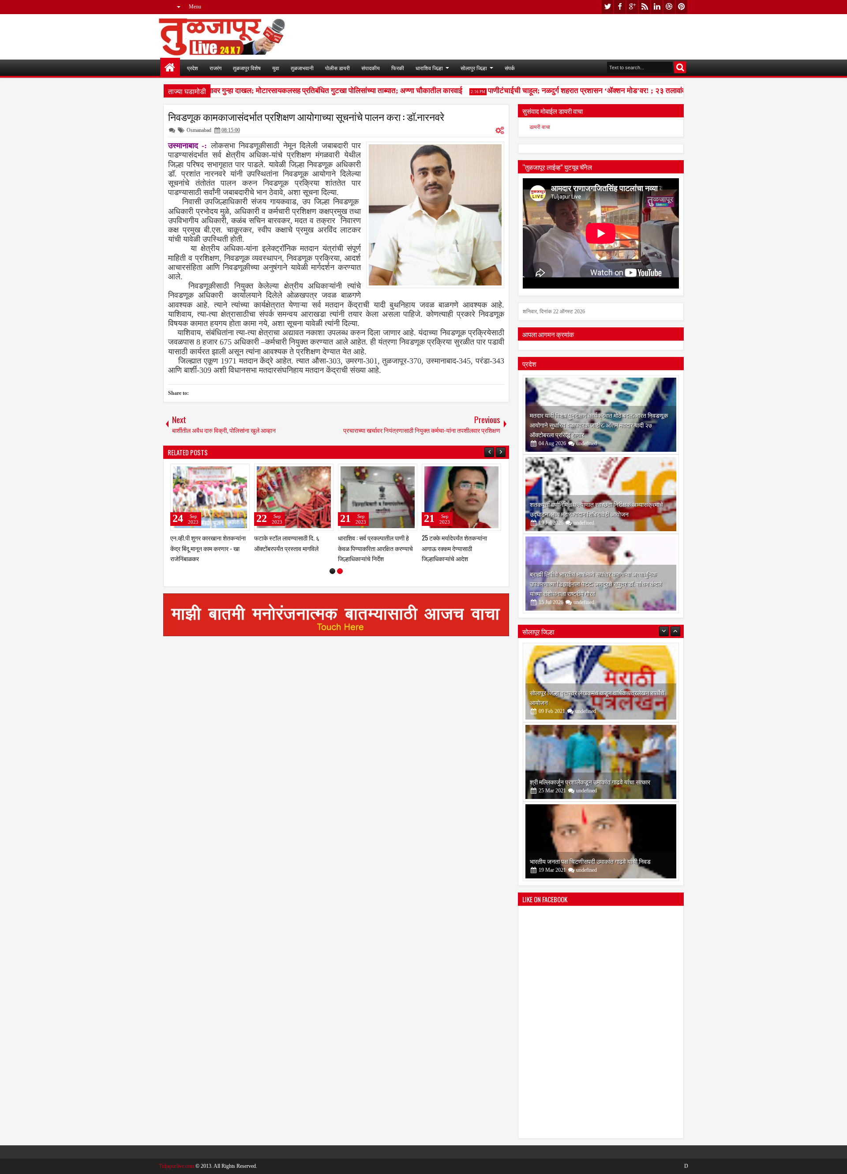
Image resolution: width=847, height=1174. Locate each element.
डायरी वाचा (539, 127)
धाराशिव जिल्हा (429, 67)
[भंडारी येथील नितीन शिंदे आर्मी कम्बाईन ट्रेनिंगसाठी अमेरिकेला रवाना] (210, 497)
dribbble (669, 7)
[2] (340, 571)
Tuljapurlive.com (176, 1166)
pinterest (681, 7)
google (632, 7)
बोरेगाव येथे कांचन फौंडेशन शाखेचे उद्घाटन (576, 861)
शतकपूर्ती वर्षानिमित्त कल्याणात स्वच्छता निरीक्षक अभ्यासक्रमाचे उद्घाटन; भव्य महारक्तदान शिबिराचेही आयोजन (596, 508)
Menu (195, 7)
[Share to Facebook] (220, 472)
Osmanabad (199, 130)
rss (644, 7)
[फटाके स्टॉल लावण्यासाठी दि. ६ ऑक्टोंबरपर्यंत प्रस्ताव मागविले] (461, 497)
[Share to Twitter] (230, 472)
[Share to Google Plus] (240, 472)
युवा (275, 67)
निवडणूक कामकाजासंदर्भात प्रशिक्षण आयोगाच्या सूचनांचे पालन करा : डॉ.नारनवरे (306, 116)
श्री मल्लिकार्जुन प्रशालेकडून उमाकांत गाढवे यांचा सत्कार (590, 702)
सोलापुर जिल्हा (474, 67)
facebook (620, 7)
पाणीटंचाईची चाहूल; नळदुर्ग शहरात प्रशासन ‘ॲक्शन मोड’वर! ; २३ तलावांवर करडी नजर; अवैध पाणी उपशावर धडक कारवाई (633, 90)
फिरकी (397, 67)
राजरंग (215, 67)
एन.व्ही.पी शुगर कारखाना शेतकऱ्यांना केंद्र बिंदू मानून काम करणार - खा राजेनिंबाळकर (375, 548)
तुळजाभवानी (302, 67)
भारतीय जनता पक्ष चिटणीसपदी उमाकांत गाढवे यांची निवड (590, 781)
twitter (607, 7)
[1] (332, 571)
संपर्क (510, 67)
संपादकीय (370, 67)
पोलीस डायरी (337, 67)
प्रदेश (192, 67)
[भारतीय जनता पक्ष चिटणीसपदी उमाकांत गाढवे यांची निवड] (600, 762)
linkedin (657, 7)
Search (680, 67)
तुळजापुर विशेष (247, 67)
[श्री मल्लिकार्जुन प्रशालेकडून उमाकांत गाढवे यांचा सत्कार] (600, 682)
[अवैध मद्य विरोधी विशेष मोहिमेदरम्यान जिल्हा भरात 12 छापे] (294, 497)
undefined (586, 443)
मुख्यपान (170, 68)
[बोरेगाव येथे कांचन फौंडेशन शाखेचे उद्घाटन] (600, 841)
